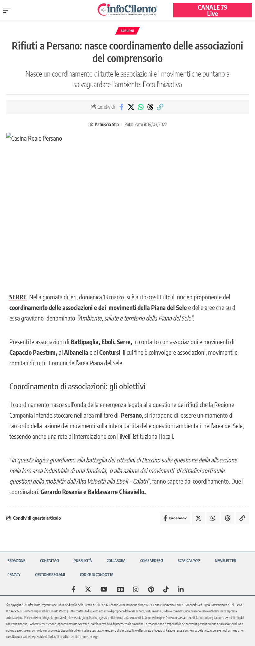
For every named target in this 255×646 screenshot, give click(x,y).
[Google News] (120, 589)
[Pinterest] (150, 589)
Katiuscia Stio (107, 124)
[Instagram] (136, 589)
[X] (88, 589)
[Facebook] (73, 589)
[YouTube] (104, 589)
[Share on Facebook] (121, 107)
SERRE (18, 297)
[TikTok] (166, 589)
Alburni (127, 31)
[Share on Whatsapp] (140, 107)
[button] (8, 10)
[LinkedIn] (181, 589)
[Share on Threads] (150, 107)
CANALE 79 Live (212, 10)
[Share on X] (131, 107)
